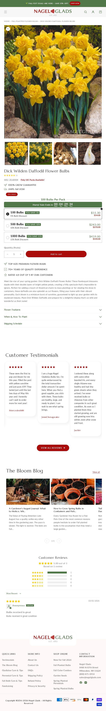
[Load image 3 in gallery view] (65, 153)
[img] (13, 601)
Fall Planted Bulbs (62, 665)
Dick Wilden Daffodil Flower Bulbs (57, 21)
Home (7, 21)
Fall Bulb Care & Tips (12, 681)
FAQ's (30, 670)
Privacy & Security (37, 686)
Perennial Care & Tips (12, 675)
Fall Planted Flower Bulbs (25, 21)
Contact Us (33, 665)
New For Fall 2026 (62, 660)
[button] (5, 12)
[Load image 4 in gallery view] (89, 153)
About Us (32, 660)
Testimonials (8, 660)
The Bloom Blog (10, 665)
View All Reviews (51, 448)
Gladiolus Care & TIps (12, 670)
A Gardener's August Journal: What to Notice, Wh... (27, 510)
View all (96, 472)
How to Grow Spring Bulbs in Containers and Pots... (69, 510)
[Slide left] (47, 541)
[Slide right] (59, 541)
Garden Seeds (60, 675)
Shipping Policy (35, 675)
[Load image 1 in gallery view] (16, 153)
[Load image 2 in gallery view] (40, 153)
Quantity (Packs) (12, 248)
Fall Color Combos (62, 670)
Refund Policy (34, 681)
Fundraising (7, 686)
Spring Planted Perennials (61, 682)
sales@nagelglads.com (90, 677)
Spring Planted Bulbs (64, 688)
